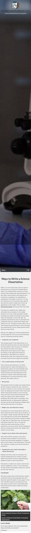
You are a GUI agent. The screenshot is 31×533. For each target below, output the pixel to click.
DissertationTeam (6, 307)
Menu (4, 270)
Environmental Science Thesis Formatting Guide (15, 514)
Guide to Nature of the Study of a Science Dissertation (15, 518)
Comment (4, 530)
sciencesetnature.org (15, 11)
